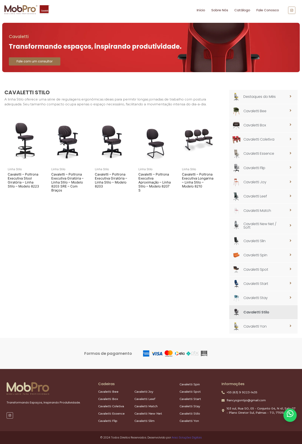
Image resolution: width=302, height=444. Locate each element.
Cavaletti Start (190, 399)
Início (201, 10)
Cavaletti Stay (190, 406)
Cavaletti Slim (144, 421)
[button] (290, 415)
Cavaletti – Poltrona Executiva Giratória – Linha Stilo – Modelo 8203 (111, 180)
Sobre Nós (219, 10)
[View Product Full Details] (24, 140)
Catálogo (242, 10)
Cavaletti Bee (108, 391)
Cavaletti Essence (111, 413)
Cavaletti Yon (189, 421)
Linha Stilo (15, 169)
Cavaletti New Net (148, 413)
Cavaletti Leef (144, 399)
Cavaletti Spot (190, 391)
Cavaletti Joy (143, 391)
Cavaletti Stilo (190, 413)
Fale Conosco (267, 10)
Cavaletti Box (108, 399)
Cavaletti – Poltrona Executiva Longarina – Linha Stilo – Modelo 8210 (197, 180)
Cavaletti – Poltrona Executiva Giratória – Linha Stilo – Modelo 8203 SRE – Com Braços (67, 182)
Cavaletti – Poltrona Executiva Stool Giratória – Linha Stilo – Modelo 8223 (23, 180)
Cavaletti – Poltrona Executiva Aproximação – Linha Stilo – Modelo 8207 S (154, 182)
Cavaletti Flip (107, 421)
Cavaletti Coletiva (111, 406)
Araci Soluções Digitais (187, 437)
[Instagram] (10, 415)
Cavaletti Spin (190, 384)
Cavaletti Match (146, 406)
